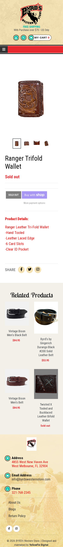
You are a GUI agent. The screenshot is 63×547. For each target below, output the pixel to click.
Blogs (12, 509)
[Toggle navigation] (4, 49)
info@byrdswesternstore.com (31, 479)
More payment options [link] (34, 203)
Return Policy (17, 516)
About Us (14, 502)
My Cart (41, 37)
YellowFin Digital (38, 544)
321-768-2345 (21, 493)
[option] (17, 144)
